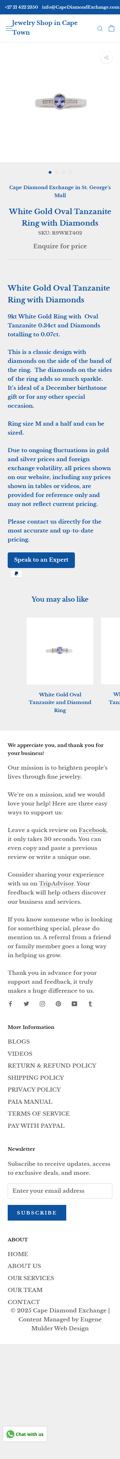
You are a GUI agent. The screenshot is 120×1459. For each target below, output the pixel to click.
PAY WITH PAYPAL (36, 1126)
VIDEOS (20, 1054)
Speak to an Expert (41, 560)
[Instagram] (42, 1003)
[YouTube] (74, 1003)
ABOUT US (24, 1266)
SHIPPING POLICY (36, 1078)
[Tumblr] (90, 1003)
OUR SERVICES (31, 1278)
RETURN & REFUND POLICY (52, 1065)
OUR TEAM (25, 1290)
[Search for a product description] (100, 28)
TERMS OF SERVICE (39, 1113)
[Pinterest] (58, 1003)
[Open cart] (111, 28)
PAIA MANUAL (30, 1102)
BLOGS (19, 1041)
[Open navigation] (9, 28)
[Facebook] (10, 1003)
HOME (18, 1254)
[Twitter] (26, 1003)
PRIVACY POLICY (34, 1089)
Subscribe (37, 1213)
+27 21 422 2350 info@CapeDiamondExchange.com (62, 7)
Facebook (92, 830)
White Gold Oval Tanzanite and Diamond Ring (60, 703)
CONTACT (24, 1302)
